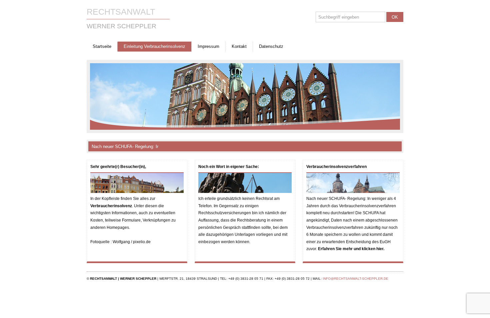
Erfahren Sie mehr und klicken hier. (351, 248)
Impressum (208, 46)
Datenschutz (271, 46)
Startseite (102, 46)
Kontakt (239, 46)
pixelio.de (142, 241)
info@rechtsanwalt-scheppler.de (355, 278)
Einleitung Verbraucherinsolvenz (154, 46)
